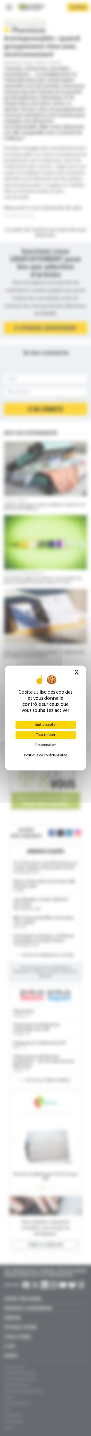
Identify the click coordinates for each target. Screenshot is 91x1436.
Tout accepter (45, 725)
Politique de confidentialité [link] (45, 755)
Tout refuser (45, 735)
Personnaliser (45, 745)
